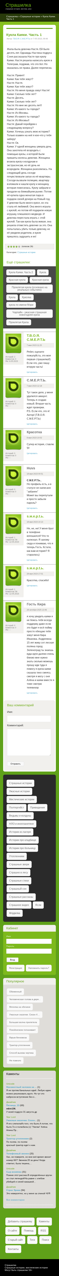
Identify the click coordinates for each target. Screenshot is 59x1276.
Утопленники (16, 856)
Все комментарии (15, 1200)
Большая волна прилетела (23, 1022)
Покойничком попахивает (22, 1030)
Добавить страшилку (20, 1221)
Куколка (26, 297)
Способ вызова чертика (21, 1053)
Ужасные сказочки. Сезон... (21, 1120)
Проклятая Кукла (19, 322)
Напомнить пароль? (38, 968)
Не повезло (15, 1060)
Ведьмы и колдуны (20, 815)
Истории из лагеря (20, 832)
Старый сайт (15, 1240)
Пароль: (10, 946)
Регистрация (15, 968)
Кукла (42, 272)
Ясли (38, 905)
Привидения (37, 807)
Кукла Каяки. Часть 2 (21, 272)
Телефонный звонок (17, 1153)
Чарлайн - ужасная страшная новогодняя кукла (29, 313)
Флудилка (14, 913)
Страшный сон (17, 888)
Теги (32, 1240)
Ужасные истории (19, 791)
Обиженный (15, 991)
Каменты (44, 1221)
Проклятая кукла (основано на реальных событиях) (29, 288)
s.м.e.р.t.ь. (35, 516)
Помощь (29, 1230)
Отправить (16, 764)
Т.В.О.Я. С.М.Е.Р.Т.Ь (21, 39)
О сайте (12, 1230)
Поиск (45, 1240)
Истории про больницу (22, 848)
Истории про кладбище (22, 840)
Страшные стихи (19, 880)
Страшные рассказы (21, 897)
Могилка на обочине (19, 1007)
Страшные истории (30, 16)
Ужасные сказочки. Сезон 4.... (24, 1014)
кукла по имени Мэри (21, 304)
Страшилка (18, 5)
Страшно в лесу (18, 872)
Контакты (13, 1249)
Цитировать (32, 372)
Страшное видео (19, 905)
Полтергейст (16, 807)
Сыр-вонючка (13, 1172)
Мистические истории (21, 799)
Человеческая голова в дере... (25, 999)
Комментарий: (15, 725)
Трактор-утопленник (19, 1045)
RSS (43, 1230)
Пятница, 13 (12, 1105)
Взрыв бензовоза (18, 1037)
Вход (12, 960)
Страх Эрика (13, 1190)
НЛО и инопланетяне (21, 823)
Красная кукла (17, 279)
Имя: (10, 712)
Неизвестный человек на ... (21, 1087)
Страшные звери (19, 864)
